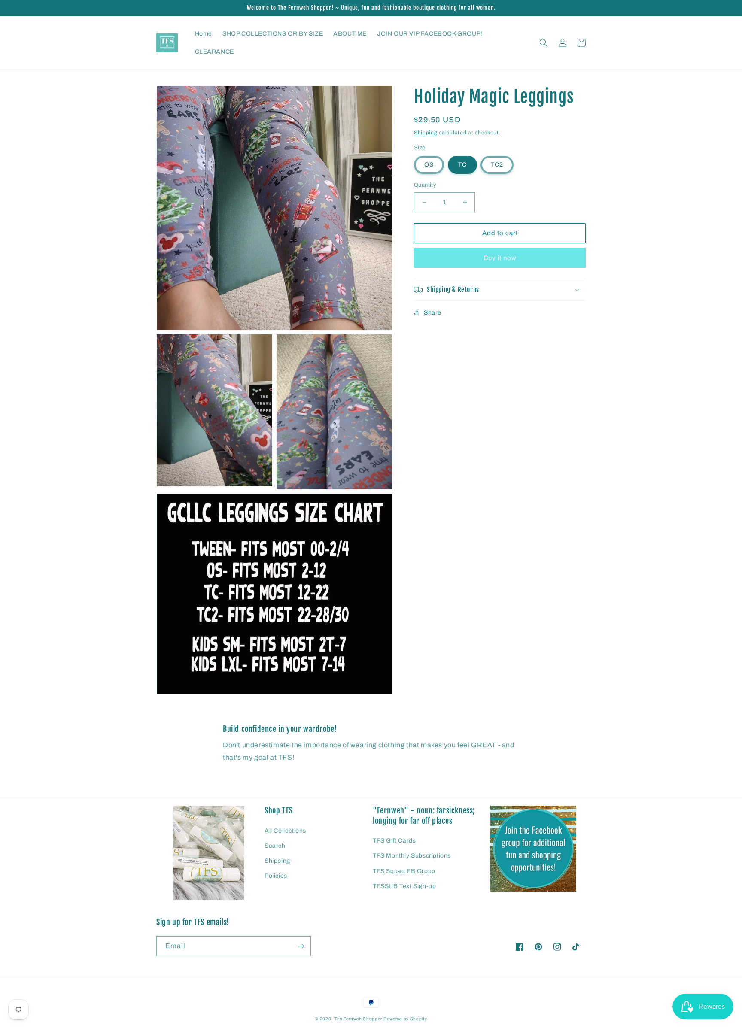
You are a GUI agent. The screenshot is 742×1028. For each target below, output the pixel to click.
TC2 (497, 164)
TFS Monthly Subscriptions (412, 855)
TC (462, 164)
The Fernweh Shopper (358, 1018)
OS (429, 164)
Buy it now (500, 258)
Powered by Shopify (405, 1018)
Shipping (426, 133)
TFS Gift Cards (394, 840)
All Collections (285, 831)
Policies (276, 876)
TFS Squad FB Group (404, 871)
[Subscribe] (301, 946)
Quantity (425, 185)
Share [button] (432, 312)
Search (275, 846)
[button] (543, 42)
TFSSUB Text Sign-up (404, 886)
